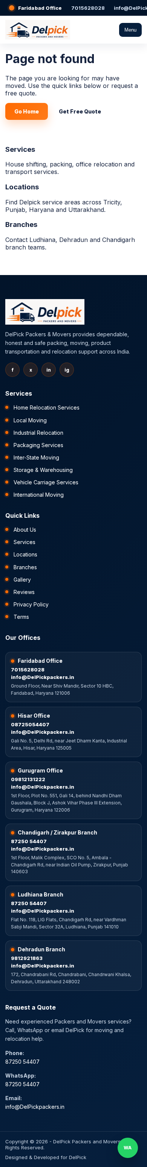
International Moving (39, 494)
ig (66, 370)
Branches (25, 567)
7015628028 (88, 8)
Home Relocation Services (47, 407)
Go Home (26, 111)
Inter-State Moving (36, 457)
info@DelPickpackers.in (42, 677)
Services (24, 542)
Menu (130, 30)
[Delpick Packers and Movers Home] (37, 29)
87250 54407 (29, 841)
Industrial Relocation (38, 432)
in (48, 370)
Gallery (22, 579)
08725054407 (30, 724)
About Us (25, 529)
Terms (21, 617)
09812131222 (28, 779)
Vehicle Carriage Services (46, 482)
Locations (25, 554)
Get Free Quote (80, 111)
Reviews (24, 592)
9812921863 (27, 958)
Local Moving (30, 420)
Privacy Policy (31, 604)
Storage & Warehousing (43, 470)
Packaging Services (38, 445)
